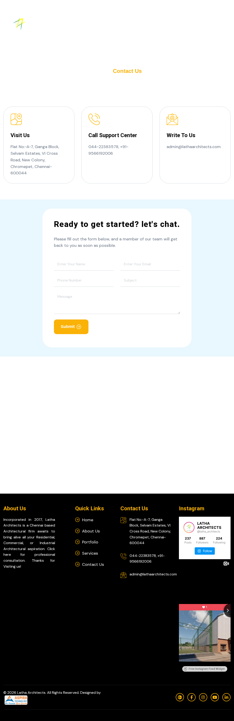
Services (145, 23)
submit (68, 326)
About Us (98, 23)
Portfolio (120, 23)
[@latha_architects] (189, 527)
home (100, 71)
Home (78, 23)
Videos (169, 23)
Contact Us (209, 23)
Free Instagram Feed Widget (207, 668)
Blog (188, 23)
